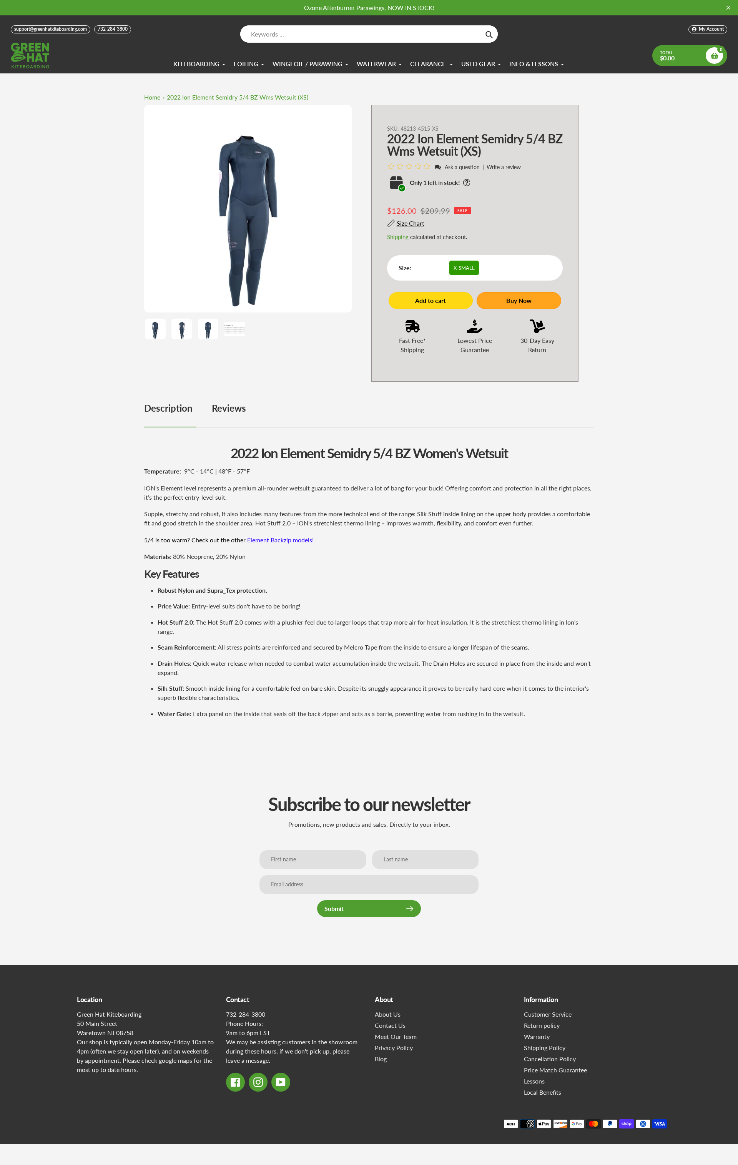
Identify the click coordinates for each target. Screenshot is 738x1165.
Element (258, 539)
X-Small (464, 268)
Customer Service (548, 1014)
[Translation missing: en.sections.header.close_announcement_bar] (728, 8)
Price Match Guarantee (555, 1070)
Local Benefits (542, 1092)
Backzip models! (292, 539)
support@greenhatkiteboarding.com (50, 29)
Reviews (229, 408)
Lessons (534, 1081)
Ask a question (462, 167)
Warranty (537, 1036)
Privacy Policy (394, 1047)
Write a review (504, 167)
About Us (388, 1014)
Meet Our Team (396, 1036)
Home (152, 97)
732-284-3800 (113, 29)
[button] (410, 166)
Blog (381, 1058)
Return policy (542, 1025)
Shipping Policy (544, 1047)
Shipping (398, 236)
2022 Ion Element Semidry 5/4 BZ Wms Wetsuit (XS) (237, 97)
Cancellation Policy (550, 1058)
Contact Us (390, 1025)
